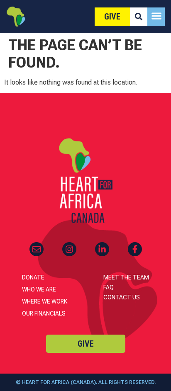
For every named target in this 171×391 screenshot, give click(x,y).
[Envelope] (36, 249)
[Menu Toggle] (156, 15)
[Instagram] (69, 249)
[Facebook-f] (135, 249)
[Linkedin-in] (102, 249)
